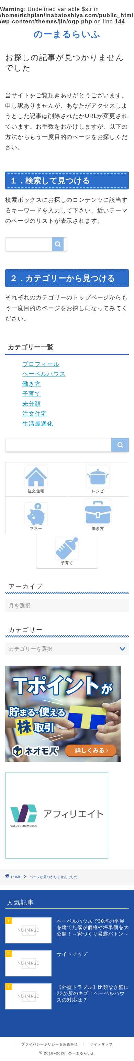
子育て (31, 394)
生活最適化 (37, 423)
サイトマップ (101, 1044)
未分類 (31, 404)
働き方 (31, 384)
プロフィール (40, 364)
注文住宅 (34, 414)
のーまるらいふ (67, 33)
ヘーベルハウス (44, 374)
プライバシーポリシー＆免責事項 (49, 1044)
